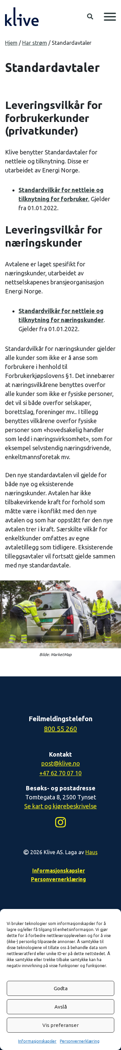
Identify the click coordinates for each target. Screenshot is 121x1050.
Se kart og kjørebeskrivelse (60, 806)
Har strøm (34, 43)
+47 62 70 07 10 (60, 773)
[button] (90, 16)
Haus (91, 852)
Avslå (60, 1007)
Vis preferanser (60, 1025)
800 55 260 (60, 729)
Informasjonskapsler (37, 1041)
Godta (61, 988)
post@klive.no (60, 763)
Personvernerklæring (79, 1041)
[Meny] (110, 17)
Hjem (11, 43)
